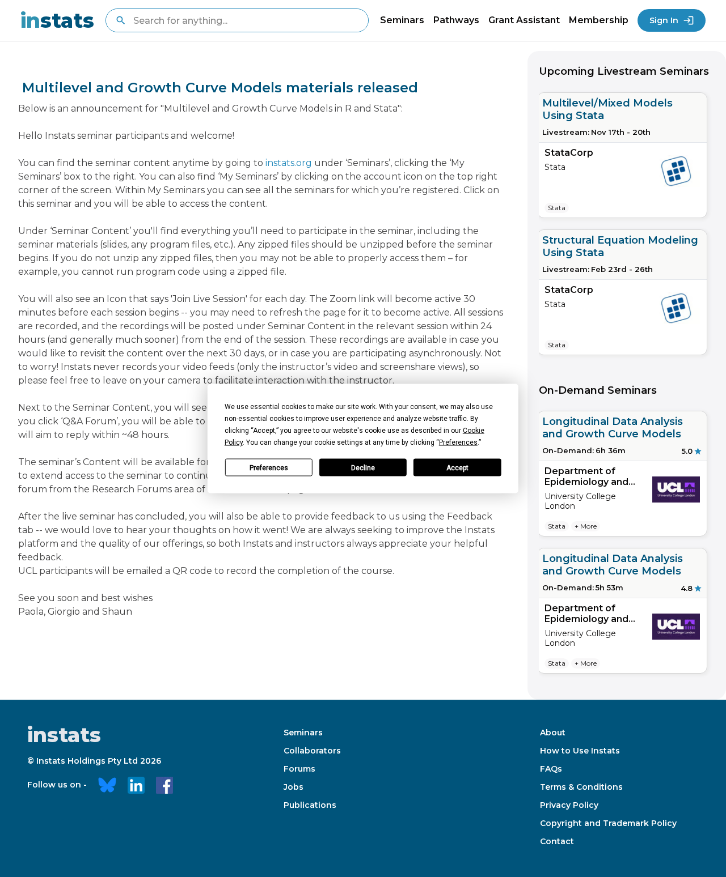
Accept (457, 467)
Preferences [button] (458, 442)
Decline (363, 467)
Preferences (269, 467)
